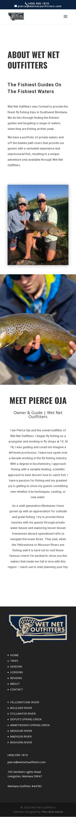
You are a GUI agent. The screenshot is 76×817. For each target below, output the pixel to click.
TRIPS (14, 661)
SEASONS (16, 666)
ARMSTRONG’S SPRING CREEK (30, 725)
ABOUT (15, 683)
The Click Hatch (52, 812)
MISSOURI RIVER (21, 731)
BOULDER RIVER (21, 708)
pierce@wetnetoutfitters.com (27, 762)
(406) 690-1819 (18, 755)
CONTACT (16, 689)
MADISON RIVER (21, 736)
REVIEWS (16, 678)
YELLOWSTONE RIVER (24, 702)
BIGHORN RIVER (21, 742)
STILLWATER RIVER (23, 713)
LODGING (16, 672)
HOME (14, 655)
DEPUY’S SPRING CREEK (26, 719)
